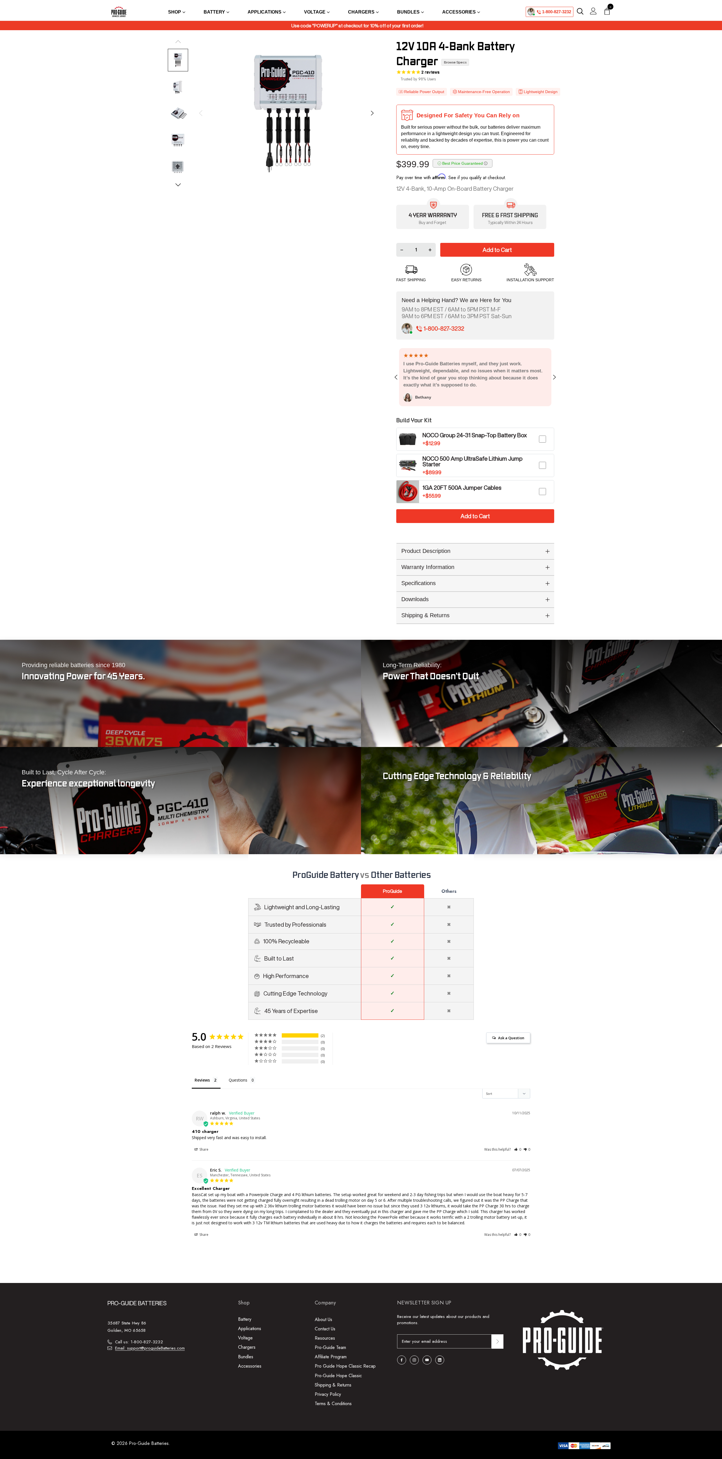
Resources (325, 1338)
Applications (249, 1328)
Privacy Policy (328, 1394)
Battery (244, 1319)
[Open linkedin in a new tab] (439, 1359)
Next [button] (371, 113)
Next (553, 377)
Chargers (247, 1347)
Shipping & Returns (333, 1385)
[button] (517, 1149)
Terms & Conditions (333, 1403)
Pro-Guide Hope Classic (338, 1375)
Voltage (245, 1338)
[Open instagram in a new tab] (414, 1359)
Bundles (245, 1356)
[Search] (580, 11)
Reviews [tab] (202, 1080)
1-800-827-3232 (556, 11)
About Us (323, 1319)
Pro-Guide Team (330, 1347)
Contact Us (325, 1329)
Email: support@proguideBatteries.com (150, 1348)
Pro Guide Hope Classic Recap (345, 1366)
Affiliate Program (331, 1356)
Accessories (249, 1366)
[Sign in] (593, 12)
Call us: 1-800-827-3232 (139, 1342)
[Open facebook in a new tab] (401, 1359)
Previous (397, 377)
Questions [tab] (238, 1080)
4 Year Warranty (433, 215)
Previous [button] (200, 113)
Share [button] (203, 1149)
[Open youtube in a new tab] (427, 1359)
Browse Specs (455, 62)
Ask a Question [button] (511, 1037)
